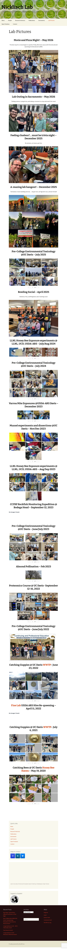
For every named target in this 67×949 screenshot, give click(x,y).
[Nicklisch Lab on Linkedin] (17, 856)
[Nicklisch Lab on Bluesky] (22, 856)
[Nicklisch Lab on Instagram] (12, 856)
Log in (45, 915)
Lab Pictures (51, 20)
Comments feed (48, 920)
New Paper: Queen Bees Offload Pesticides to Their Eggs (9, 914)
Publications (32, 20)
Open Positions (5, 24)
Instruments (41, 20)
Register (46, 912)
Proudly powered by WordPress (17, 944)
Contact (15, 24)
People (10, 20)
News (3, 20)
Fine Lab (16, 705)
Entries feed (47, 917)
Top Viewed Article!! (8, 930)
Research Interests (20, 20)
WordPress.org (47, 922)
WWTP (47, 664)
